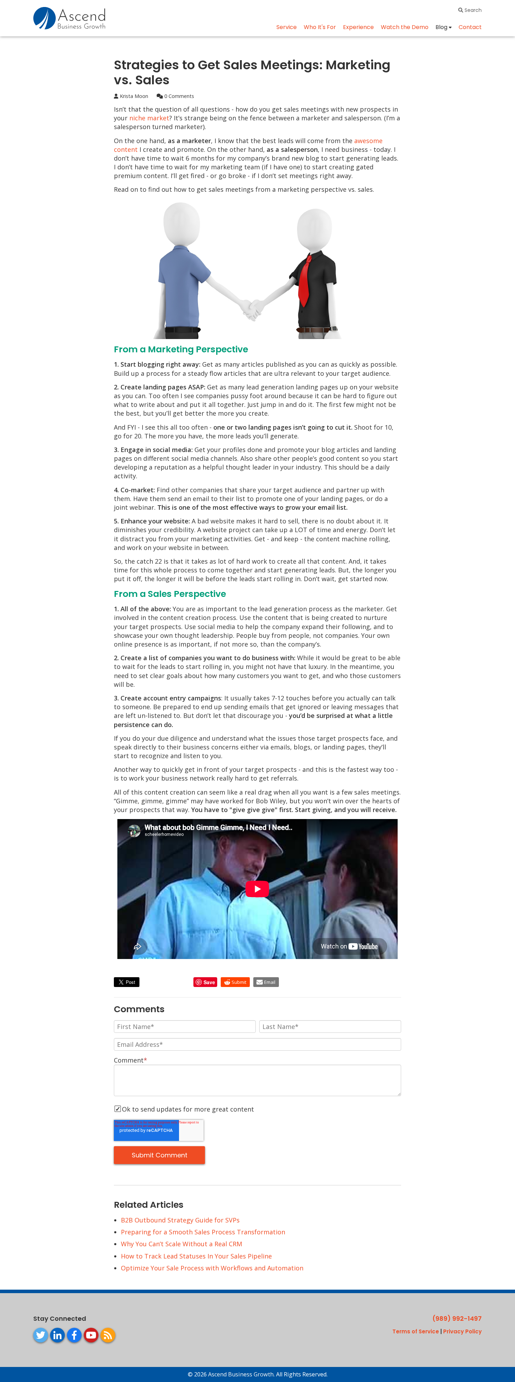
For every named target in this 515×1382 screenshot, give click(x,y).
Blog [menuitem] (441, 27)
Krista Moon (133, 96)
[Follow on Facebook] (74, 1335)
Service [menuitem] (286, 27)
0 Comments (178, 96)
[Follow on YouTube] (91, 1335)
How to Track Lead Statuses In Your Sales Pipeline (196, 1256)
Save (209, 982)
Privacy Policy (462, 1331)
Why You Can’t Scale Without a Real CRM (181, 1244)
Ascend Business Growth (241, 1374)
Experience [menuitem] (358, 27)
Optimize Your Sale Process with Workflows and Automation (212, 1268)
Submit (239, 982)
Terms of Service (415, 1331)
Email (269, 982)
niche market (149, 118)
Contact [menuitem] (470, 27)
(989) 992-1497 (457, 1318)
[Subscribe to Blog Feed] (108, 1335)
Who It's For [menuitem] (320, 27)
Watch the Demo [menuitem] (404, 27)
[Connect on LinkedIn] (57, 1335)
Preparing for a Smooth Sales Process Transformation (203, 1232)
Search (472, 10)
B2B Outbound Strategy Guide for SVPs (180, 1220)
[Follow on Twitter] (40, 1335)
